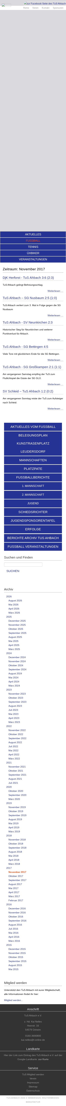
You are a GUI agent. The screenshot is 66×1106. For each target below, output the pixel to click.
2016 (9, 904)
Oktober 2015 (15, 957)
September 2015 (17, 961)
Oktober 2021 (15, 770)
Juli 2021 (13, 783)
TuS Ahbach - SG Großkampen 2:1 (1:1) (32, 367)
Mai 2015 (13, 969)
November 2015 (17, 953)
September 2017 (17, 880)
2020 (9, 787)
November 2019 (17, 807)
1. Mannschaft (33, 486)
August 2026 (15, 600)
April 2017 (13, 892)
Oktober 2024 (15, 665)
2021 (9, 762)
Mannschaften (33, 460)
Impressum (33, 1082)
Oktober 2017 (15, 876)
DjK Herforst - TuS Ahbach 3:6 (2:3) (28, 277)
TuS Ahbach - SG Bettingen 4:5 (25, 346)
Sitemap (33, 1086)
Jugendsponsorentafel (33, 520)
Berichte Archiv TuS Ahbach (33, 538)
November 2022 (17, 730)
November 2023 (17, 693)
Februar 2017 (15, 900)
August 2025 (15, 637)
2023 (9, 689)
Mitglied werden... (13, 1000)
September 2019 (17, 815)
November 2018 (17, 839)
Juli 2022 (13, 746)
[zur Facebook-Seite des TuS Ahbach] (45, 3)
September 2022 (17, 738)
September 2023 (17, 701)
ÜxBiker (33, 253)
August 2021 (15, 778)
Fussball (33, 240)
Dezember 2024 (17, 657)
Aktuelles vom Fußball (33, 426)
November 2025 (17, 624)
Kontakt (45, 8)
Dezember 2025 (17, 620)
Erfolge (33, 529)
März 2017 (14, 896)
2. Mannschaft (33, 494)
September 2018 (17, 847)
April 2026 (13, 608)
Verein (35, 8)
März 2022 (14, 758)
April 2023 (13, 718)
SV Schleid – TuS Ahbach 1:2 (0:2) (28, 391)
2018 (9, 835)
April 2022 (13, 754)
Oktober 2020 (15, 791)
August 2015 (15, 965)
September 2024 (17, 669)
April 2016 (13, 936)
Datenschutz (33, 1090)
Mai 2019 (13, 823)
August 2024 (15, 673)
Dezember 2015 (17, 949)
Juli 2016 (13, 928)
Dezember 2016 (17, 908)
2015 (9, 945)
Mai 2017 (13, 888)
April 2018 (13, 859)
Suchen (12, 571)
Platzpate (33, 469)
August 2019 (15, 819)
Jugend (33, 503)
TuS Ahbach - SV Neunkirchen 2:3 (28, 322)
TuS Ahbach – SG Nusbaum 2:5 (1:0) (30, 298)
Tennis (33, 247)
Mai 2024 (13, 677)
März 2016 (14, 941)
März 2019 (14, 831)
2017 (9, 868)
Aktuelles (33, 234)
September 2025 (17, 633)
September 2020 (17, 795)
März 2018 (14, 864)
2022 (9, 726)
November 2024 (17, 661)
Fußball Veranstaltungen (33, 546)
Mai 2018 (13, 855)
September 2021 (17, 774)
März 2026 (14, 612)
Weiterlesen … (55, 291)
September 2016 (17, 920)
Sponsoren (58, 8)
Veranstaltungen (33, 259)
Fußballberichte (33, 477)
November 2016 (17, 912)
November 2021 (17, 766)
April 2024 (13, 681)
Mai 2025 (13, 641)
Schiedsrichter (33, 512)
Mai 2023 (13, 714)
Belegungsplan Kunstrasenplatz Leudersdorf (33, 443)
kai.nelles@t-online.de (33, 1039)
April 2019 (13, 827)
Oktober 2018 (15, 843)
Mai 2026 (13, 604)
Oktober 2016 (15, 916)
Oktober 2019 (15, 811)
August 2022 (15, 742)
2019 (9, 803)
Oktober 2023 (15, 697)
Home (26, 8)
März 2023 (14, 722)
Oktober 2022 (15, 734)
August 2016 (15, 924)
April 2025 (13, 645)
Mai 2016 (13, 932)
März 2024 (14, 685)
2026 (9, 596)
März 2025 (14, 649)
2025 (9, 616)
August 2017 (15, 884)
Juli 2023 (13, 710)
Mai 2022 (13, 750)
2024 (9, 653)
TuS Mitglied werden (33, 1074)
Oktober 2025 (15, 629)
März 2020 (14, 799)
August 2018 (15, 851)
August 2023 (15, 706)
